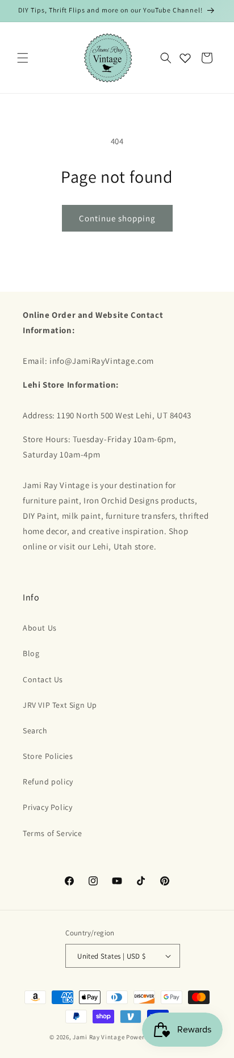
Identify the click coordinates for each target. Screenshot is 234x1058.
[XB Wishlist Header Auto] (185, 57)
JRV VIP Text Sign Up (60, 705)
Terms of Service (52, 833)
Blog (31, 653)
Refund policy (48, 781)
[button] (22, 57)
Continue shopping (117, 218)
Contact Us (43, 679)
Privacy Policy (47, 807)
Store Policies (48, 756)
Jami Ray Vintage (98, 1037)
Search (35, 730)
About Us (40, 628)
